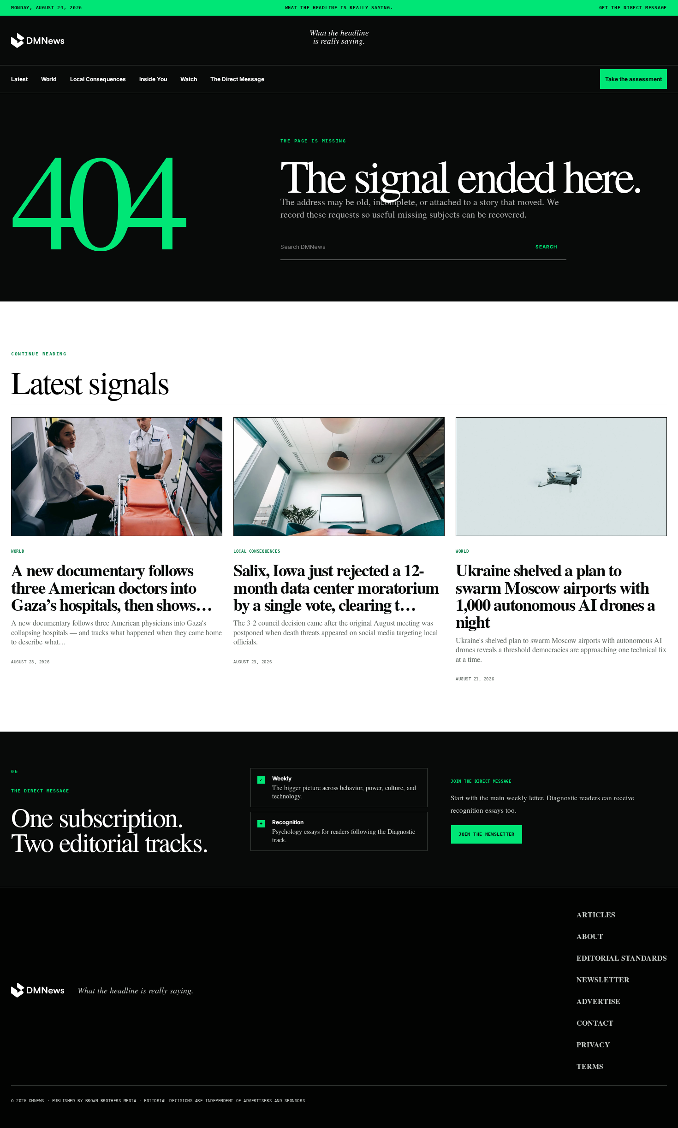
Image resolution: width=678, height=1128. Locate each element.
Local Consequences (98, 79)
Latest (19, 79)
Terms (590, 1066)
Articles (596, 914)
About (590, 936)
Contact (595, 1022)
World (49, 79)
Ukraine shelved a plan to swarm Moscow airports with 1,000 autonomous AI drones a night (555, 595)
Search (546, 246)
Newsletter (603, 979)
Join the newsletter (486, 834)
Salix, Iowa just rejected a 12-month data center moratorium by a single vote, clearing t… (336, 587)
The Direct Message (237, 79)
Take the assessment (633, 79)
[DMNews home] (38, 40)
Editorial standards (622, 957)
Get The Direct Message (633, 8)
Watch (188, 79)
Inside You (153, 79)
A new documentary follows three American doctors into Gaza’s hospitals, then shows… (111, 587)
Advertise (598, 1001)
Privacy (593, 1044)
